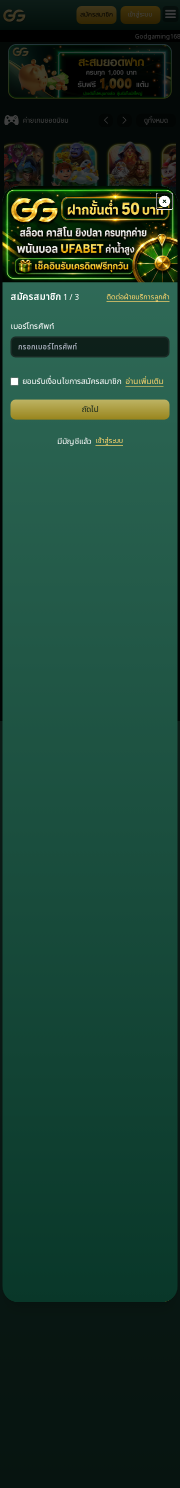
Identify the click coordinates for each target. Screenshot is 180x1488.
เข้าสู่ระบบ (109, 441)
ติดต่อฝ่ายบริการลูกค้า (138, 297)
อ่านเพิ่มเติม (145, 382)
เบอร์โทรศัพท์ (32, 326)
